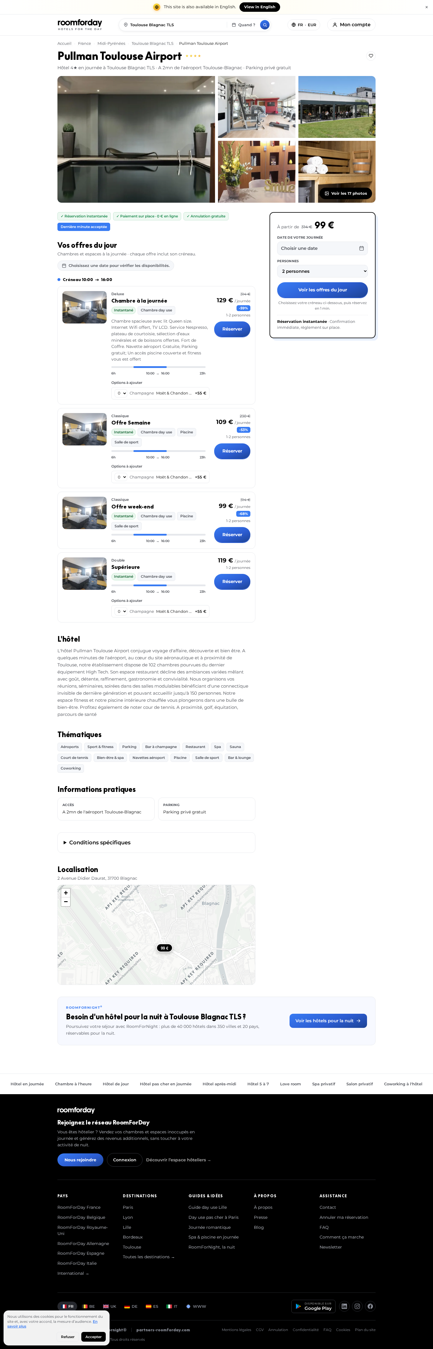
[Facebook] (370, 1306)
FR (71, 1306)
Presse (260, 1217)
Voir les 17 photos (349, 193)
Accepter (93, 1337)
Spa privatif (323, 1083)
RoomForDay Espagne (80, 1253)
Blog (259, 1227)
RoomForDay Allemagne (83, 1243)
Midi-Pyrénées (111, 43)
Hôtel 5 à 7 (258, 1083)
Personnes (288, 261)
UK (113, 1306)
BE (92, 1306)
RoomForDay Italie (77, 1263)
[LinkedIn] (344, 1306)
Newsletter (331, 1247)
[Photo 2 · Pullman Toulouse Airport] (256, 107)
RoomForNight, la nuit (212, 1247)
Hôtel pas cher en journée (165, 1083)
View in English (259, 7)
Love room (290, 1083)
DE (135, 1306)
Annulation (278, 1329)
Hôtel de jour (116, 1083)
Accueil (64, 43)
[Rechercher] (265, 24)
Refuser (68, 1337)
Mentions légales (236, 1329)
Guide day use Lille (208, 1207)
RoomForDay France (78, 1207)
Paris (128, 1207)
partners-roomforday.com (163, 1329)
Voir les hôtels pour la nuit (324, 1020)
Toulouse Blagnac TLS (152, 43)
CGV (260, 1329)
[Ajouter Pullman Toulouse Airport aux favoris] (371, 56)
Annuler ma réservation (344, 1217)
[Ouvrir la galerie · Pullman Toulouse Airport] (136, 139)
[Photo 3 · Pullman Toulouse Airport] (337, 107)
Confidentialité (306, 1329)
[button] (65, 893)
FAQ (324, 1227)
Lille (127, 1227)
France (84, 43)
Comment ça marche (342, 1237)
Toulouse (132, 1247)
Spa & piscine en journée (214, 1237)
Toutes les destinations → (149, 1256)
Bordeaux (133, 1237)
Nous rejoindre (80, 1160)
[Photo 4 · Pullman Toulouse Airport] (256, 172)
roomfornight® (111, 1329)
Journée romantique (210, 1227)
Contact (328, 1207)
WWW (199, 1306)
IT (175, 1306)
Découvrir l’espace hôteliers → (178, 1160)
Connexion (124, 1160)
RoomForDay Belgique (81, 1217)
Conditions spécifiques (99, 842)
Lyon (128, 1217)
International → (73, 1273)
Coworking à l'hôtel (403, 1083)
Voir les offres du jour (322, 290)
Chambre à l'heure (73, 1083)
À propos (263, 1207)
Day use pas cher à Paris (214, 1217)
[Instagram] (357, 1306)
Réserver (232, 329)
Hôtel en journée (27, 1083)
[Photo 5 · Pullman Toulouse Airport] (337, 172)
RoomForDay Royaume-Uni (82, 1230)
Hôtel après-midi (219, 1083)
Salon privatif (359, 1083)
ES (155, 1306)
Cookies (343, 1329)
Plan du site (365, 1329)
